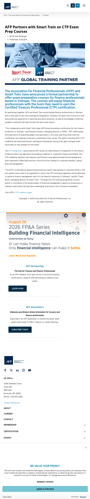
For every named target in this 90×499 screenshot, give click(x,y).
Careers (8, 413)
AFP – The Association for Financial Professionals (21, 15)
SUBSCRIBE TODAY (20, 329)
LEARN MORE (17, 288)
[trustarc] (83, 497)
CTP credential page (23, 192)
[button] (86, 447)
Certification (11, 431)
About (7, 408)
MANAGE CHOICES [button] (45, 481)
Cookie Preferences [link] (12, 403)
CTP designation (15, 151)
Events (7, 438)
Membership (10, 425)
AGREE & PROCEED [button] (45, 489)
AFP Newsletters (35, 307)
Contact (8, 419)
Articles (46, 15)
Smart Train (13, 94)
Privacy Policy (7, 497)
